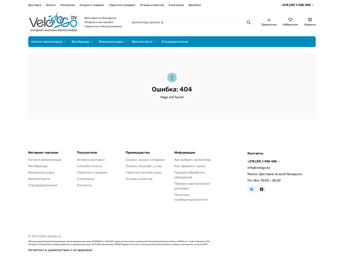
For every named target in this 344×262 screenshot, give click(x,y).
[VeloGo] (53, 22)
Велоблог (195, 5)
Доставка (34, 5)
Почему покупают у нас (144, 166)
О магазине (176, 5)
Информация (184, 152)
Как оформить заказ (189, 166)
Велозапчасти (142, 41)
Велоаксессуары (111, 41)
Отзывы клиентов (152, 5)
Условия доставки (91, 160)
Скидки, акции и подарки (145, 160)
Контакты (84, 185)
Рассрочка (67, 5)
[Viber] (261, 189)
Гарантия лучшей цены (143, 172)
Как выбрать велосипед (192, 160)
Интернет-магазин (43, 152)
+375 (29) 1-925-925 (296, 5)
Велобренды (81, 41)
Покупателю (87, 152)
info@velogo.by (258, 168)
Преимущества (138, 152)
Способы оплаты (89, 166)
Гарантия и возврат (122, 5)
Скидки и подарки (92, 5)
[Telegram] (251, 189)
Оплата (51, 5)
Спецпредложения (174, 41)
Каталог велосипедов (47, 41)
